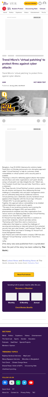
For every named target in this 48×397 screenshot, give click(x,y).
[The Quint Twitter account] (11, 382)
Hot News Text (40, 82)
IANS (4, 82)
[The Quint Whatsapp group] (18, 382)
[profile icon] (44, 3)
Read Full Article (24, 274)
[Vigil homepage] (13, 4)
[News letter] (40, 3)
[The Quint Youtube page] (31, 382)
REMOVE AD (37, 17)
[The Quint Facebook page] (5, 382)
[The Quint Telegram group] (24, 382)
